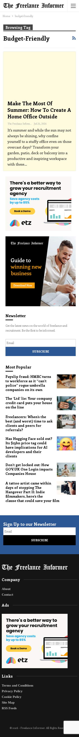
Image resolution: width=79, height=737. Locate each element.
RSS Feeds (9, 708)
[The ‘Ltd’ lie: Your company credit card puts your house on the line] (66, 403)
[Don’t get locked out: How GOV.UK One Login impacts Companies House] (66, 470)
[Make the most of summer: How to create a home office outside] (39, 76)
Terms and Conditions (17, 685)
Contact (7, 594)
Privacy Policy (12, 691)
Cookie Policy (12, 697)
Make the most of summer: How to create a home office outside (39, 110)
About (6, 589)
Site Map (8, 702)
